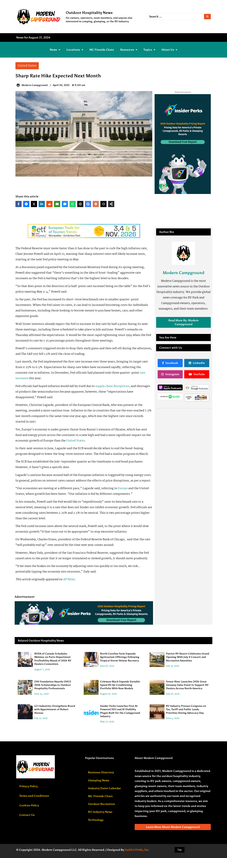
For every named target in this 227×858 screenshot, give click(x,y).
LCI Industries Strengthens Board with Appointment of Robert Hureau (54, 709)
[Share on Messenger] (26, 204)
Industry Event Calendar (104, 788)
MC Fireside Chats (101, 49)
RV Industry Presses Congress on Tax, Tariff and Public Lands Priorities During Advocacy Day (186, 709)
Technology (95, 820)
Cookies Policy (29, 805)
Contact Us (27, 815)
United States (75, 440)
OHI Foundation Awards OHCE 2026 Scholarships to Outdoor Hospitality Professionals (52, 685)
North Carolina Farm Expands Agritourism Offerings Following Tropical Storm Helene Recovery (119, 657)
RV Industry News (100, 812)
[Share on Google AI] (88, 204)
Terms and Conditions (34, 796)
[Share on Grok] (103, 204)
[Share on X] (34, 204)
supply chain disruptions (112, 386)
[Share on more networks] (111, 204)
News (53, 49)
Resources (127, 49)
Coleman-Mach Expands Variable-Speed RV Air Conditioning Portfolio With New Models (120, 685)
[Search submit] (207, 16)
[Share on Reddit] (49, 204)
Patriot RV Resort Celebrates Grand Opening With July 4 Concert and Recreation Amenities (187, 657)
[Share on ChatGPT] (80, 204)
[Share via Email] (57, 204)
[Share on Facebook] (18, 204)
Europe (123, 488)
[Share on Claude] (96, 204)
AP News (69, 579)
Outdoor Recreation (101, 804)
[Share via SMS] (65, 204)
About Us (168, 49)
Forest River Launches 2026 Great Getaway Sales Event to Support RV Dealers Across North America (187, 685)
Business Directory (101, 772)
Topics (147, 49)
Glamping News (98, 780)
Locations (73, 49)
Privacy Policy (28, 786)
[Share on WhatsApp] (72, 204)
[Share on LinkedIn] (42, 204)
